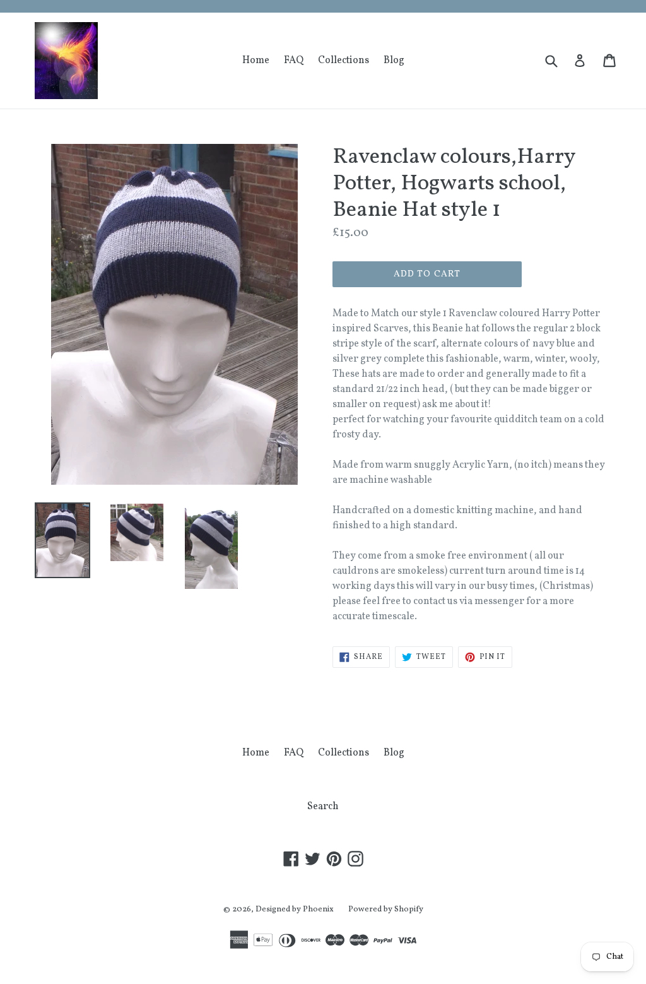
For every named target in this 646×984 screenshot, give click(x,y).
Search (323, 807)
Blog (394, 61)
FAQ (293, 61)
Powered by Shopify (385, 909)
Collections (343, 61)
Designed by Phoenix (294, 909)
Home (255, 61)
